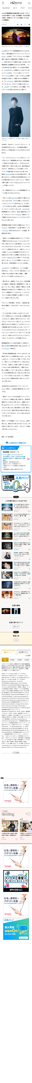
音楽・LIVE (16, 626)
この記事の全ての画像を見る (17, 443)
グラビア (23, 8)
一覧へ (27, 813)
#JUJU (16, 640)
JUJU (3, 51)
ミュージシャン (6, 8)
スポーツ (15, 8)
